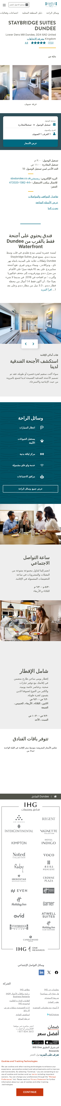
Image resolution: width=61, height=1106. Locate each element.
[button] (4, 4)
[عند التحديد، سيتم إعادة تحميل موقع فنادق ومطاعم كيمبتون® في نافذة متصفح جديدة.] (19, 842)
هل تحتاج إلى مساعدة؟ (49, 993)
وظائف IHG (25, 989)
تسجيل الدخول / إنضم (17, 5)
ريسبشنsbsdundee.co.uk (25, 178)
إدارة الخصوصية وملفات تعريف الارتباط (17, 1009)
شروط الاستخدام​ (52, 998)
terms (34, 1074)
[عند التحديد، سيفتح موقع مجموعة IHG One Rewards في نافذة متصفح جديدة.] (30, 949)
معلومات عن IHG (51, 989)
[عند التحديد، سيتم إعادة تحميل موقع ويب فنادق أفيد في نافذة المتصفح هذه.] (19, 915)
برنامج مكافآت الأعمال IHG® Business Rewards (18, 995)
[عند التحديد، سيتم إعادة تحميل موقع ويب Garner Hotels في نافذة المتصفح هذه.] (48, 903)
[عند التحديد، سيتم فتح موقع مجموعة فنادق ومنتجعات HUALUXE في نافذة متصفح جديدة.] (48, 866)
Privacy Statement (38, 1079)
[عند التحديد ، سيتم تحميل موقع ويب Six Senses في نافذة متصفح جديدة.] (19, 818)
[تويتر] (49, 972)
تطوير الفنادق (53, 1002)
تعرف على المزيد (49, 1054)
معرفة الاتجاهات (35, 38)
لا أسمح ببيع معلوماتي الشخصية (46, 1007)
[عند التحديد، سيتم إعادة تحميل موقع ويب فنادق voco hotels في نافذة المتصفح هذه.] (48, 854)
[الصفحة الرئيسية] (55, 796)
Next (33, 343)
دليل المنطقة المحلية (32, 13)
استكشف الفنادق (23, 1014)
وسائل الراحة (52, 13)
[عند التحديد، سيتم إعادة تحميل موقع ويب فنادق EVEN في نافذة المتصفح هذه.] (19, 891)
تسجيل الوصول (50, 121)
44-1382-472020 (19, 182)
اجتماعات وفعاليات (9, 13)
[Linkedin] (41, 972)
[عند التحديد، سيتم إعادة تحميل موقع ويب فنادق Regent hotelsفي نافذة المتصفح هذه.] (48, 818)
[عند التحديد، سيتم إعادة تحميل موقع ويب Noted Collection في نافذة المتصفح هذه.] (19, 854)
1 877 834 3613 (26, 1031)
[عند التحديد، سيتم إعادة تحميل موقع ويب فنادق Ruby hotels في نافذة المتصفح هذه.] (19, 866)
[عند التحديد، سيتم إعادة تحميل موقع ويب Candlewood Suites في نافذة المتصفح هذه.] (30, 939)
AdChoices (54, 1014)
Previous (25, 343)
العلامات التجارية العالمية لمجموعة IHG (20, 1002)
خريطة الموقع (24, 1018)
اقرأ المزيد (46, 289)
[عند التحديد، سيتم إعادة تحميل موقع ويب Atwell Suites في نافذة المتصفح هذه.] (48, 915)
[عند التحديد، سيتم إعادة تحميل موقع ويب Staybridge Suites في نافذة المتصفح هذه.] (19, 927)
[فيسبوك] (56, 972)
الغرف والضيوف (50, 130)
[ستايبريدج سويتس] (51, 4)
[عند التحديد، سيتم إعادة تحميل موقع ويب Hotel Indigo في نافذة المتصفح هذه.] (48, 842)
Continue (30, 1092)
